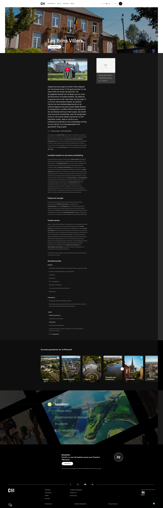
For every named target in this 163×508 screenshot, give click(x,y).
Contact (72, 3)
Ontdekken (66, 3)
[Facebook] (101, 3)
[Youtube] (106, 3)
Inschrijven (67, 463)
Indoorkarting (52, 322)
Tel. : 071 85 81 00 (103, 80)
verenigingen (56, 334)
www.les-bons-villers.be (105, 75)
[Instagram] (104, 3)
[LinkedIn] (109, 3)
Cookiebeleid (73, 492)
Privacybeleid (73, 495)
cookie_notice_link (12, 503)
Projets (59, 3)
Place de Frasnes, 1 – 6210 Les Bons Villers (61, 131)
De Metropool (51, 3)
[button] (122, 368)
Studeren (47, 498)
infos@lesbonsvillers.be (105, 78)
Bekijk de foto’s (54, 46)
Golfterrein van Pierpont (54, 315)
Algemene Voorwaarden (76, 490)
